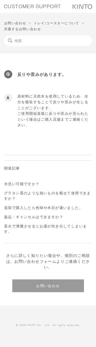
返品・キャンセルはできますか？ (33, 217)
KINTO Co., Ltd (38, 325)
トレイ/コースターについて (56, 23)
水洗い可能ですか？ (22, 184)
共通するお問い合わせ (22, 29)
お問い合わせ (15, 23)
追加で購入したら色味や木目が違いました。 (43, 208)
